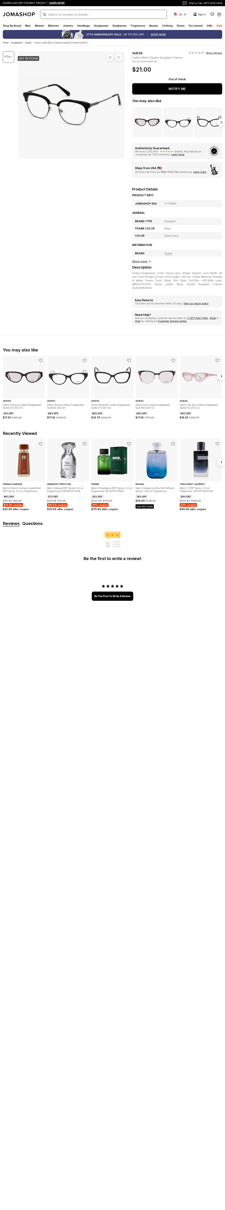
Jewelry (68, 25)
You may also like (146, 101)
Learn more (177, 154)
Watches (53, 25)
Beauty (153, 25)
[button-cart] (219, 14)
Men (28, 25)
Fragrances (138, 25)
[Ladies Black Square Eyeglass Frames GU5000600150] (118, 57)
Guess (28, 42)
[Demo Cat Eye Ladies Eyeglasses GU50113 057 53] (217, 360)
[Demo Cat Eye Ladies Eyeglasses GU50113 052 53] (40, 360)
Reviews (11, 523)
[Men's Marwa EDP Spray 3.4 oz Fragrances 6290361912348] (84, 443)
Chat (137, 321)
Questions (32, 523)
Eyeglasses (120, 25)
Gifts (210, 25)
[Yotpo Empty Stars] (196, 52)
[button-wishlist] (212, 14)
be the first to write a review (112, 596)
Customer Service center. (172, 321)
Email (213, 318)
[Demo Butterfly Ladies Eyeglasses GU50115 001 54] (129, 360)
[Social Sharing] (110, 57)
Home (6, 42)
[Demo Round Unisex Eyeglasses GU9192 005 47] (84, 360)
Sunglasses (101, 25)
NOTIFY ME (177, 89)
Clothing (167, 25)
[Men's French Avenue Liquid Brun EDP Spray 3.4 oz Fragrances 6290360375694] (40, 443)
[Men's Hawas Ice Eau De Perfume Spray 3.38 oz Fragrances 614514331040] (173, 443)
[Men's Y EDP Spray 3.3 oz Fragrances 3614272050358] (217, 443)
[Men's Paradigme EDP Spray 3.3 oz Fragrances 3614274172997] (129, 443)
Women (39, 25)
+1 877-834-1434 (197, 318)
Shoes (181, 25)
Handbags (83, 25)
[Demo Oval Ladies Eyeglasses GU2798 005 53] (173, 360)
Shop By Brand (12, 25)
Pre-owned (195, 25)
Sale (219, 25)
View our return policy (196, 303)
